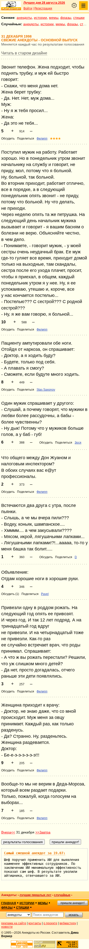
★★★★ (55, 138)
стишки (79, 18)
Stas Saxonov (46, 389)
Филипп (42, 138)
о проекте (50, 923)
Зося (78, 442)
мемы (53, 18)
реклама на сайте (13, 923)
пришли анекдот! (73, 903)
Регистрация (43, 8)
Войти (27, 8)
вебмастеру (68, 923)
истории (40, 18)
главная (8, 903)
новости (7, 926)
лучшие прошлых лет (35, 895)
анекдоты (24, 18)
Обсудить (8, 138)
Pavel (45, 594)
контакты (34, 923)
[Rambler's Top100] (22, 944)
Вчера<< (8, 832)
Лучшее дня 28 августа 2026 (44, 2)
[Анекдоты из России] (11, 5)
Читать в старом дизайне (24, 53)
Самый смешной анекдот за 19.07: (34, 853)
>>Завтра (42, 832)
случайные (62, 895)
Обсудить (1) (10, 594)
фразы (65, 18)
